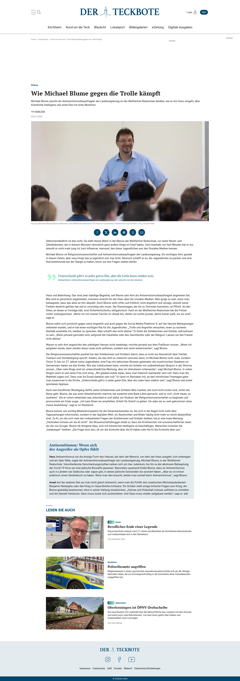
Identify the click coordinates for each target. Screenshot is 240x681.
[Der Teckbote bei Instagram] (107, 659)
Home (33, 39)
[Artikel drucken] (132, 232)
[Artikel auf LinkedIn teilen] (115, 232)
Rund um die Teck (58, 39)
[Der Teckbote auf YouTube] (131, 659)
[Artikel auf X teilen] (106, 232)
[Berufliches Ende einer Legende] (75, 532)
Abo (204, 12)
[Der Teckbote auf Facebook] (119, 659)
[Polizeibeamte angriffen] (75, 572)
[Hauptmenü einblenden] (34, 12)
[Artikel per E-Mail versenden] (141, 232)
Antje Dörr (40, 111)
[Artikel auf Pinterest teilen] (124, 232)
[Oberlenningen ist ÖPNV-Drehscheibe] (75, 613)
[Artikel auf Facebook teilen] (97, 232)
